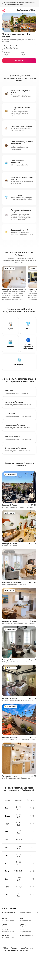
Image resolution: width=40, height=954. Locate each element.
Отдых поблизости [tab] (8, 912)
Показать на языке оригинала (13, 4)
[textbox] (11, 55)
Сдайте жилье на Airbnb (26, 10)
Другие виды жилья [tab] (24, 912)
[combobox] (19, 48)
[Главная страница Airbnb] (3, 10)
